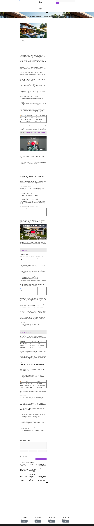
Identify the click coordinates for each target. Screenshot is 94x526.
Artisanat (40, 2)
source (23, 95)
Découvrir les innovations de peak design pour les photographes (33, 478)
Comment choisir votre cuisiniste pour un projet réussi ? (24, 469)
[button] (33, 49)
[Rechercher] (57, 3)
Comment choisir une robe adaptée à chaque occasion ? (33, 473)
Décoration (40, 5)
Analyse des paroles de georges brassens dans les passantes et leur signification (42, 466)
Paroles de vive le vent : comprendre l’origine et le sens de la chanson (24, 478)
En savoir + (24, 521)
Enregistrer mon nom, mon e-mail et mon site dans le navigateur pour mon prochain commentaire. (32, 456)
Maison (40, 3)
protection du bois (32, 242)
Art (39, 1)
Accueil (21, 18)
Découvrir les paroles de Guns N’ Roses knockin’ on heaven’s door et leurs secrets (42, 478)
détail (26, 417)
